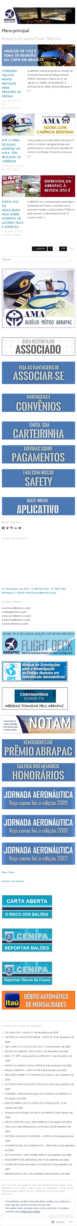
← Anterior (39, 248)
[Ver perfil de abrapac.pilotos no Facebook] (3, 527)
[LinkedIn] (15, 527)
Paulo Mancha (13, 107)
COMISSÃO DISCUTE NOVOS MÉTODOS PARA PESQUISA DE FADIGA (11, 83)
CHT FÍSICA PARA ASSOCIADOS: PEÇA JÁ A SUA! (29, 1084)
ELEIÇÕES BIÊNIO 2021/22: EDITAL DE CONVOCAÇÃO (32, 1103)
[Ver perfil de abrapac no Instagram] (11, 527)
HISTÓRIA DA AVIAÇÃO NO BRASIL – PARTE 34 (29, 1136)
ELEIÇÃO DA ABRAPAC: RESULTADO (23, 1051)
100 (63, 248)
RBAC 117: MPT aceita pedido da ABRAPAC (27, 1056)
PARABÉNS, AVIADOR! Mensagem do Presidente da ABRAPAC (37, 1093)
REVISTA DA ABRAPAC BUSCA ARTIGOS (25, 1065)
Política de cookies (30, 1211)
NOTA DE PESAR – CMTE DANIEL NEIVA (24, 1154)
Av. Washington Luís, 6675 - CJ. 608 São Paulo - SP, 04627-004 (34, 588)
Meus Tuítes (8, 872)
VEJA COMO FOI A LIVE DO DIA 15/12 (24, 1046)
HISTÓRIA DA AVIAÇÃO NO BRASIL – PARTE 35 (29, 1037)
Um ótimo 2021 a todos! (18, 1032)
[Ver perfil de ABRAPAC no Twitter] (7, 527)
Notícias (70, 46)
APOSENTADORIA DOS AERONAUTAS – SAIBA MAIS (31, 1145)
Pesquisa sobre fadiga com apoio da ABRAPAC (30, 1112)
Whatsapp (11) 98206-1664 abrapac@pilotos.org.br (29, 592)
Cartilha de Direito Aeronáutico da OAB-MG (28, 1164)
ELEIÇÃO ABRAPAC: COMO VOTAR (22, 1070)
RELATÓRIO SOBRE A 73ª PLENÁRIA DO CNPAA (29, 1074)
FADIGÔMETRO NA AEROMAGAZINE (23, 1159)
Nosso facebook (13, 881)
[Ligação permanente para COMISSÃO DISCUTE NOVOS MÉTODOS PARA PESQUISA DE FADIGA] (38, 56)
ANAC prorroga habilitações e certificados (27, 1126)
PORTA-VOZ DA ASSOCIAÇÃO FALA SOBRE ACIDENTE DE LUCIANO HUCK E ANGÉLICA (12, 214)
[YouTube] (19, 527)
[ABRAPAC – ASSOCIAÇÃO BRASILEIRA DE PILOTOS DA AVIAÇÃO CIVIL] (38, 17)
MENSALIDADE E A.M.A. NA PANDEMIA (24, 1173)
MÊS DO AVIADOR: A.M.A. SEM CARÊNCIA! (26, 1122)
